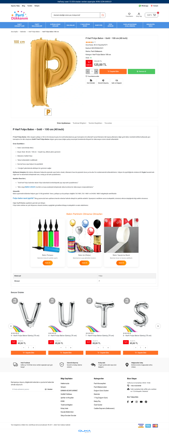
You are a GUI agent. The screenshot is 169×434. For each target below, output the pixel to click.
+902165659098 (135, 386)
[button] (151, 15)
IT (99, 281)
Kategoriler (99, 378)
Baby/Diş (97, 401)
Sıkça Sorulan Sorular (68, 415)
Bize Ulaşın (132, 378)
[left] (11, 326)
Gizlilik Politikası (66, 394)
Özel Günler (98, 405)
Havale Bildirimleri (67, 412)
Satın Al (47, 263)
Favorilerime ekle (93, 76)
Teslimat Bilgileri (67, 405)
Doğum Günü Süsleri (101, 391)
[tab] (63, 123)
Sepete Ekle (114, 71)
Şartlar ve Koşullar (67, 398)
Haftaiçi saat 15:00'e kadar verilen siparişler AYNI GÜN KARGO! (85, 1)
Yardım (29, 6)
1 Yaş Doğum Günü (101, 398)
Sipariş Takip (15, 6)
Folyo (100, 276)
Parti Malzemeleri (100, 387)
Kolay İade (64, 408)
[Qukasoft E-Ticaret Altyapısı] (84, 431)
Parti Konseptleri (100, 383)
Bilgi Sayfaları (67, 378)
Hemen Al (142, 71)
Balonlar (97, 394)
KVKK (62, 401)
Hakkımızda (65, 383)
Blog (23, 6)
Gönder (50, 389)
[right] (158, 326)
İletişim (36, 6)
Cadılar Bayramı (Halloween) (104, 408)
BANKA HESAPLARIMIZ (69, 391)
